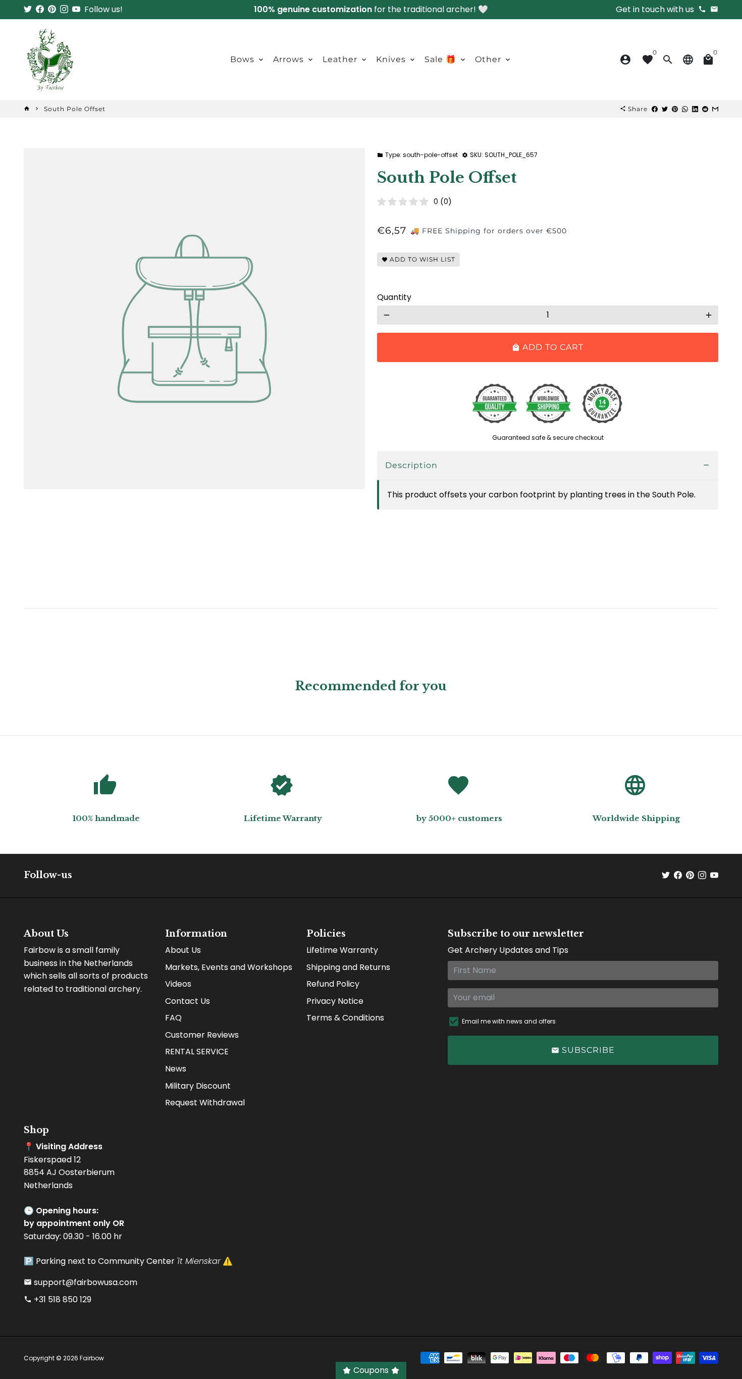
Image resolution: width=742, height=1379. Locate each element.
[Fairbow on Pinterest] (52, 9)
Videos (178, 984)
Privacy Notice (334, 1001)
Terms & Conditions (345, 1018)
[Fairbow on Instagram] (64, 9)
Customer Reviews (202, 1035)
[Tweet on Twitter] (665, 109)
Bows (247, 59)
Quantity (394, 297)
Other (493, 59)
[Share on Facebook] (655, 109)
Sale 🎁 (446, 59)
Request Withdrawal (205, 1102)
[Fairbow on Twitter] (28, 9)
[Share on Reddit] (705, 109)
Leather (345, 59)
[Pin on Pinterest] (675, 109)
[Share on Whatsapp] (685, 109)
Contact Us (187, 1001)
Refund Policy (332, 984)
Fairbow (92, 1358)
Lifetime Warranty (342, 950)
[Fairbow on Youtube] (76, 9)
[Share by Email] (715, 109)
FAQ (173, 1018)
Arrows (293, 59)
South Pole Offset (74, 109)
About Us (183, 950)
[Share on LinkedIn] (695, 109)
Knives (396, 59)
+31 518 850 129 (57, 1299)
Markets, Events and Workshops (228, 967)
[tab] (547, 466)
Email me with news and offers (509, 1021)
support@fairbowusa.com (80, 1282)
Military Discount (198, 1086)
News (175, 1069)
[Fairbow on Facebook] (40, 9)
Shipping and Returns (348, 967)
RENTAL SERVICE (197, 1051)
